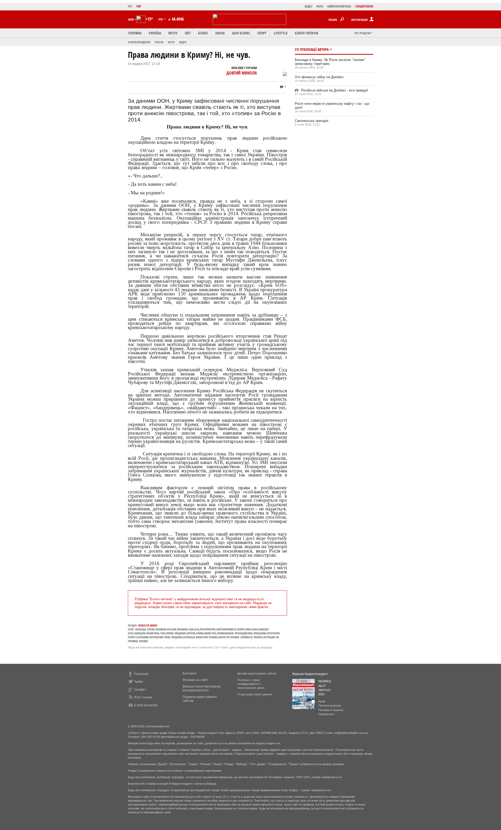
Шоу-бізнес (241, 32)
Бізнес (203, 32)
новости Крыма (229, 637)
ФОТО (319, 6)
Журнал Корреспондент (310, 674)
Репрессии (243, 629)
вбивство (210, 633)
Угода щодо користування (254, 694)
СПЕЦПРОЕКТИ (364, 6)
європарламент (226, 629)
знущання (259, 633)
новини (143, 637)
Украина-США (185, 629)
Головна (134, 32)
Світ (188, 32)
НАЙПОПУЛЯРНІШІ (339, 6)
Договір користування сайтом (257, 673)
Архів (321, 701)
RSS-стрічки (143, 697)
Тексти (159, 42)
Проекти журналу (329, 705)
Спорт (261, 32)
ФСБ (196, 629)
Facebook (141, 674)
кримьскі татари (251, 637)
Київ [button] (131, 19)
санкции (139, 633)
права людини (176, 633)
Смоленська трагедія (311, 121)
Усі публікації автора (312, 49)
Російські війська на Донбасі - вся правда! (334, 90)
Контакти (189, 673)
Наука (220, 32)
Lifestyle (281, 32)
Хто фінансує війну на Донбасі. (319, 77)
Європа (190, 633)
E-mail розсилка (146, 705)
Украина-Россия (166, 629)
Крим (199, 633)
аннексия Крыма (207, 637)
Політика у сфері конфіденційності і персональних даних (251, 683)
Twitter (138, 682)
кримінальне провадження (234, 633)
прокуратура (208, 629)
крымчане (152, 633)
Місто (172, 32)
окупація (189, 637)
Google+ (140, 689)
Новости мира (147, 625)
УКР (138, 6)
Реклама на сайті (195, 680)
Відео (183, 42)
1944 (162, 633)
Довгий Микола (241, 73)
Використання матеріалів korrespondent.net (201, 688)
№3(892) (324, 681)
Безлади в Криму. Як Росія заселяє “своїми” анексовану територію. (330, 62)
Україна (155, 32)
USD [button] (161, 19)
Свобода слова (145, 629)
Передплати (326, 714)
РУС (130, 6)
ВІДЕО (308, 6)
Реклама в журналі (330, 709)
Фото (171, 42)
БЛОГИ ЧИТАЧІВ (306, 32)
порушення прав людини (165, 637)
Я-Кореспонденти (139, 42)
